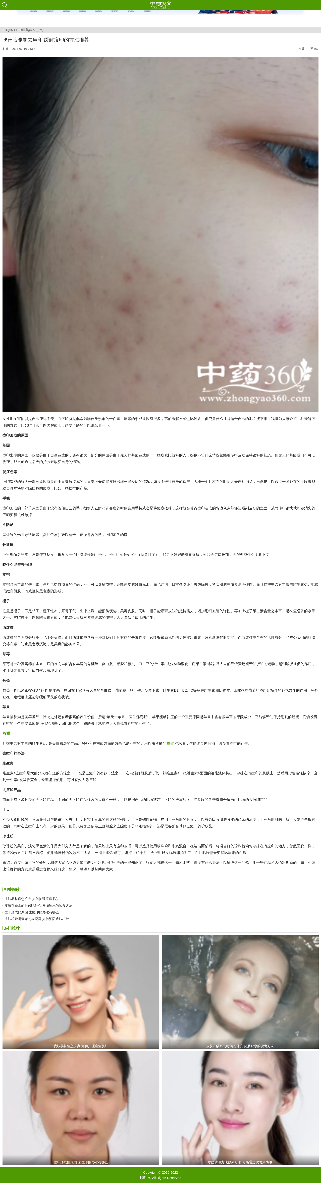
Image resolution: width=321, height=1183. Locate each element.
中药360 (9, 30)
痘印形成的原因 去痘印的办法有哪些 (32, 912)
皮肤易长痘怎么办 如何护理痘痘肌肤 (32, 899)
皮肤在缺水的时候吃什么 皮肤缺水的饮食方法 (38, 905)
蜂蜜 (170, 743)
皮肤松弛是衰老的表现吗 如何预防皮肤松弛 (37, 919)
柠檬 (6, 733)
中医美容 (25, 30)
